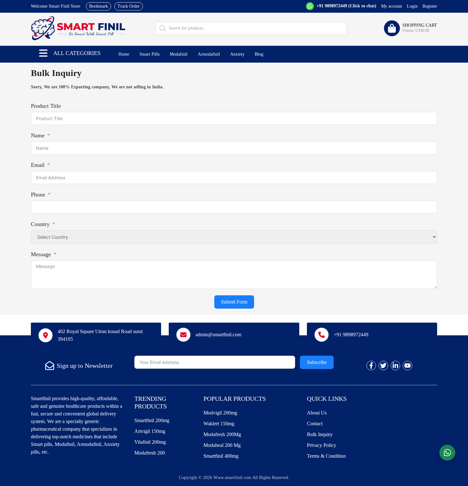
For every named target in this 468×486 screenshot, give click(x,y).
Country (40, 224)
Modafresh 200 (149, 452)
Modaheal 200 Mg (222, 445)
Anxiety (237, 54)
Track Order (128, 6)
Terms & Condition (326, 456)
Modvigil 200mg (220, 412)
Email (38, 165)
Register (429, 6)
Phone (38, 194)
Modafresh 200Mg (222, 434)
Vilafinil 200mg (150, 442)
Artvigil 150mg (149, 431)
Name (38, 135)
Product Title (46, 106)
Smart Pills (149, 54)
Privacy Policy (321, 445)
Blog (259, 54)
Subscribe (317, 362)
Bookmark (98, 6)
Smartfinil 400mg (220, 456)
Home (123, 54)
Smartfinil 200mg (151, 420)
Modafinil (179, 54)
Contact (315, 423)
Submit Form (234, 302)
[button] (43, 53)
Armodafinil (209, 54)
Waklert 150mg (218, 423)
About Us (317, 412)
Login (412, 6)
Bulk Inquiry (320, 434)
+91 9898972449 (345, 5)
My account (391, 6)
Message (41, 254)
